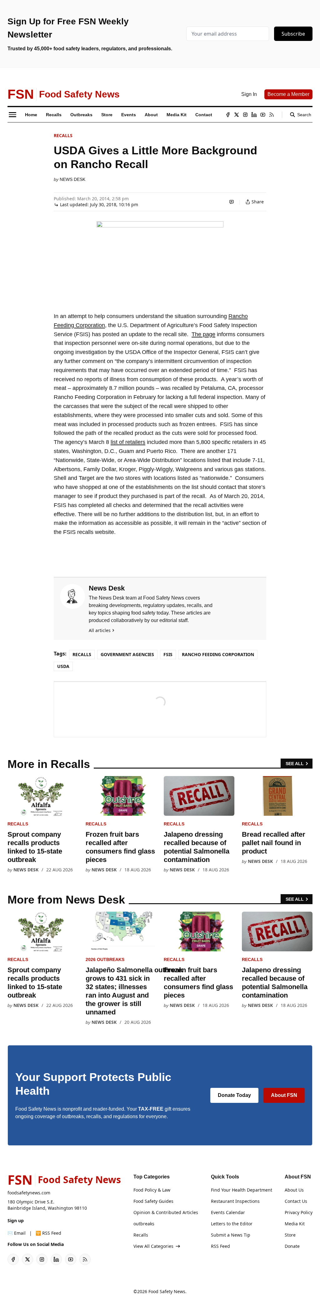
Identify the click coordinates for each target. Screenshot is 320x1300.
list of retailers (128, 442)
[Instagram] (245, 114)
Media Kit (295, 1224)
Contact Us (296, 1201)
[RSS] (271, 114)
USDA (63, 666)
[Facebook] (228, 114)
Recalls (63, 135)
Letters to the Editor (231, 1224)
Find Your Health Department (241, 1190)
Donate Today (234, 1095)
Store (290, 1235)
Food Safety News (166, 1291)
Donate (292, 1246)
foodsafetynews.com (29, 1193)
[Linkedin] (254, 114)
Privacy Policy (298, 1212)
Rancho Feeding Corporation (218, 654)
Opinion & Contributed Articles (165, 1212)
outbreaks (143, 1224)
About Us (294, 1190)
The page (203, 334)
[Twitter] (236, 114)
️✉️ (17, 1233)
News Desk (72, 179)
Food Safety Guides (153, 1201)
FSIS (167, 654)
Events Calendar (228, 1212)
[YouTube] (263, 114)
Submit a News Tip (230, 1235)
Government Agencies (127, 654)
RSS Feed (220, 1246)
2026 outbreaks (105, 959)
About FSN (284, 1095)
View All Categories (153, 1246)
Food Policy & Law (151, 1190)
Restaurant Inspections (235, 1201)
